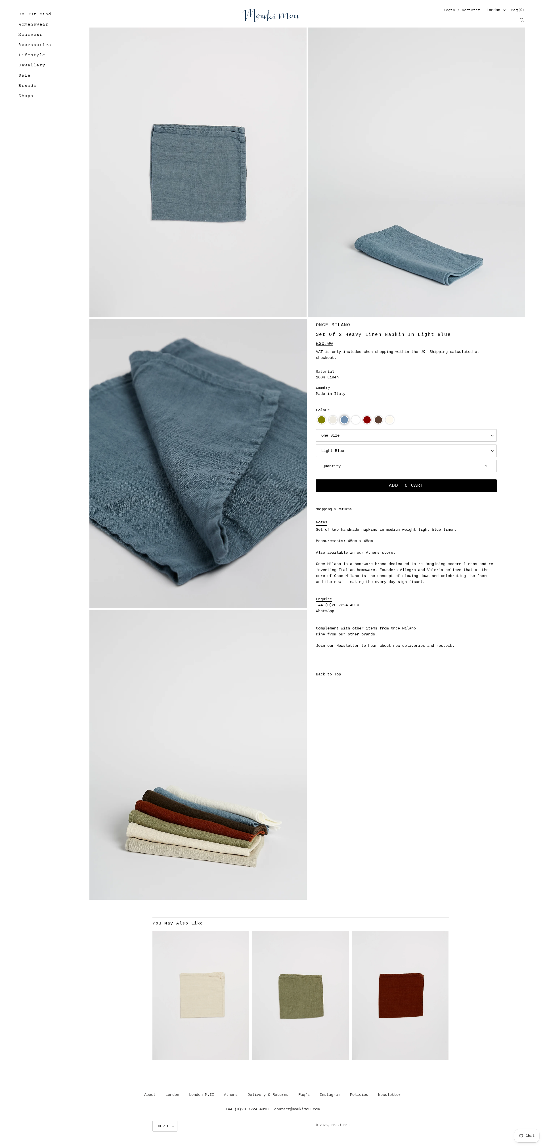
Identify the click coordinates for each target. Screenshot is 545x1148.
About (150, 1094)
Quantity (331, 466)
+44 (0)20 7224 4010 (337, 605)
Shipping (438, 351)
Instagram (330, 1094)
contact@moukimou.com (297, 1109)
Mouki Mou (340, 1125)
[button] (321, 420)
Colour (323, 410)
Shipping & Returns (334, 509)
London (493, 10)
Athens (231, 1094)
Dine (320, 634)
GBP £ (163, 1126)
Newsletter (347, 645)
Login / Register (461, 10)
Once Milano (333, 325)
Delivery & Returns (268, 1094)
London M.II (201, 1094)
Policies (359, 1094)
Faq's (304, 1094)
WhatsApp (325, 611)
